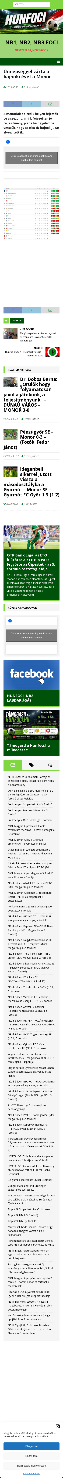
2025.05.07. (12, 456)
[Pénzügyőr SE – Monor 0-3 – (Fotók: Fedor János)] (11, 434)
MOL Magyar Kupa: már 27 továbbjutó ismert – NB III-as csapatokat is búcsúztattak (30, 887)
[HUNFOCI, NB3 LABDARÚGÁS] (31, 666)
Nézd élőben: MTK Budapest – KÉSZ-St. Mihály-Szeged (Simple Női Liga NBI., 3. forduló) (30, 1086)
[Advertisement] (31, 272)
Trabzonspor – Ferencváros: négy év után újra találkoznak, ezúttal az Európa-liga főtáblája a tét (31, 1190)
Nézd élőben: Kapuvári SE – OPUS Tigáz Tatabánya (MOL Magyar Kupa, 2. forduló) (30, 921)
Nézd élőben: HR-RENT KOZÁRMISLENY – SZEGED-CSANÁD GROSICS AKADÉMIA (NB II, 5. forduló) (31, 1015)
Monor (16, 320)
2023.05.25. (12, 87)
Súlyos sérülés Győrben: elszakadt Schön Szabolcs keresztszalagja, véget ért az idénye (31, 1062)
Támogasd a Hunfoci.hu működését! (28, 738)
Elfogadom (31, 1446)
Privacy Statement (31, 1473)
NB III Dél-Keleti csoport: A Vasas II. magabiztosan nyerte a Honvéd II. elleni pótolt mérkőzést (30, 1296)
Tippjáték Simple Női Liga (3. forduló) (29, 1200)
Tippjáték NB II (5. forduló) (23, 1206)
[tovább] (45, 585)
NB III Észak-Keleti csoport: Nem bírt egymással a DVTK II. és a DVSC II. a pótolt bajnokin (28, 1245)
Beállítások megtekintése (31, 1465)
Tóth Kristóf (31, 503)
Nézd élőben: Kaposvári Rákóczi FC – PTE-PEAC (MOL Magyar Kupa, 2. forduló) (29, 1119)
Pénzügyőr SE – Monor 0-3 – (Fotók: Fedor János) (28, 439)
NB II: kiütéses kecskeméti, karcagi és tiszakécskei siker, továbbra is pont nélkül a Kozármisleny (31, 771)
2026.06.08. (12, 503)
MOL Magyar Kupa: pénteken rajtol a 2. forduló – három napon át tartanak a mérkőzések (30, 1273)
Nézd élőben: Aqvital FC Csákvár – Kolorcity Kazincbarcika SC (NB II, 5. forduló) (28, 1001)
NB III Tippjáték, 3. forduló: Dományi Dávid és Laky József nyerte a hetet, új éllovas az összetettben (29, 1320)
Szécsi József (31, 87)
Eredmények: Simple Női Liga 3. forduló (29, 557)
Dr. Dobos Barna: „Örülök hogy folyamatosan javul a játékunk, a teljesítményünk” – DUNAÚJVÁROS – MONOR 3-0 (30, 394)
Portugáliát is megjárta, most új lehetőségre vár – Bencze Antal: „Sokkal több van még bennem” (30, 1259)
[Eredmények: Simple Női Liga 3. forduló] (31, 537)
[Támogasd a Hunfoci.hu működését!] (31, 715)
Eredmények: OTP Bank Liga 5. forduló (30, 811)
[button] (57, 1426)
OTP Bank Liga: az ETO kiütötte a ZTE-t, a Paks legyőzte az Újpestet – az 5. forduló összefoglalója (31, 785)
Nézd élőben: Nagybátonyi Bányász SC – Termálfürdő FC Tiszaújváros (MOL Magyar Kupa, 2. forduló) (31, 935)
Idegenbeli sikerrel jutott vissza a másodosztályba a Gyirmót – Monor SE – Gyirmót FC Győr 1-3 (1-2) (31, 482)
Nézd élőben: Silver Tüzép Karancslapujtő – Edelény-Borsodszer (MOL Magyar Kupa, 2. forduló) (31, 958)
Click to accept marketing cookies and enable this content (31, 157)
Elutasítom (31, 1455)
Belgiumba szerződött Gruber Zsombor (30, 1170)
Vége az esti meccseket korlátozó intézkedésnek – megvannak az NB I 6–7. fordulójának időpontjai (31, 1048)
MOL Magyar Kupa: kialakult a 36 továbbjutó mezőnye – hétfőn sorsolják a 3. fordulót (31, 821)
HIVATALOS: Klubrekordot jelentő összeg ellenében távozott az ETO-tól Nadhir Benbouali (31, 1161)
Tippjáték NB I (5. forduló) (22, 1212)
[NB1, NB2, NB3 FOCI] (31, 31)
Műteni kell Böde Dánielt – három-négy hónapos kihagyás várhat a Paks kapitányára (30, 1221)
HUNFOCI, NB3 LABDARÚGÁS (20, 688)
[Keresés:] (31, 4)
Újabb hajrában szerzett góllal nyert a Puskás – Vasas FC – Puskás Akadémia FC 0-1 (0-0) (30, 844)
